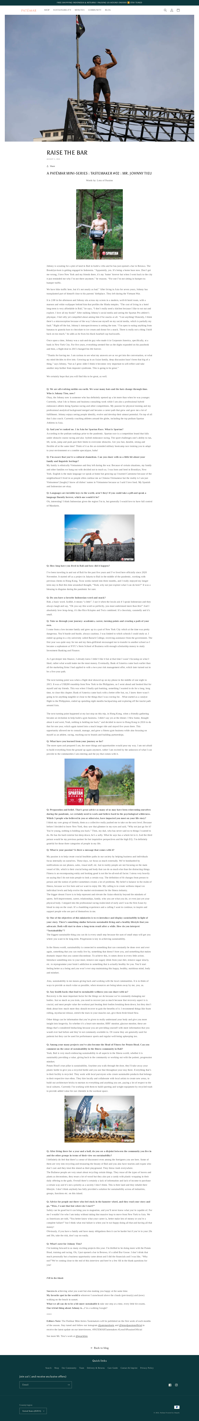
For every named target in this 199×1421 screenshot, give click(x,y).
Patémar (162, 1413)
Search (48, 1368)
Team (81, 1368)
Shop (56, 1368)
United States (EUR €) (31, 1411)
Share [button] (52, 166)
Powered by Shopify (173, 1413)
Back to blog (101, 1347)
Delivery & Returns (96, 1368)
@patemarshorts (106, 1325)
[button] (165, 10)
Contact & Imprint (129, 1368)
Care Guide (113, 1368)
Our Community (69, 1368)
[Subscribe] (68, 1384)
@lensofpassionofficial (130, 1325)
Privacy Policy (147, 1368)
